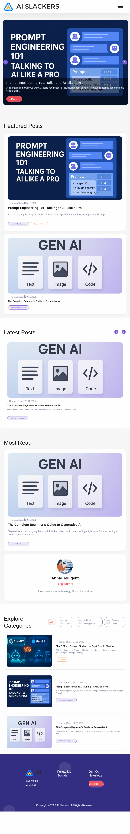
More (14, 99)
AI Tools (62, 660)
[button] (5, 62)
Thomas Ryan (17, 203)
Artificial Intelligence (18, 224)
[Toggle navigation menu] (120, 6)
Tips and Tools (39, 224)
